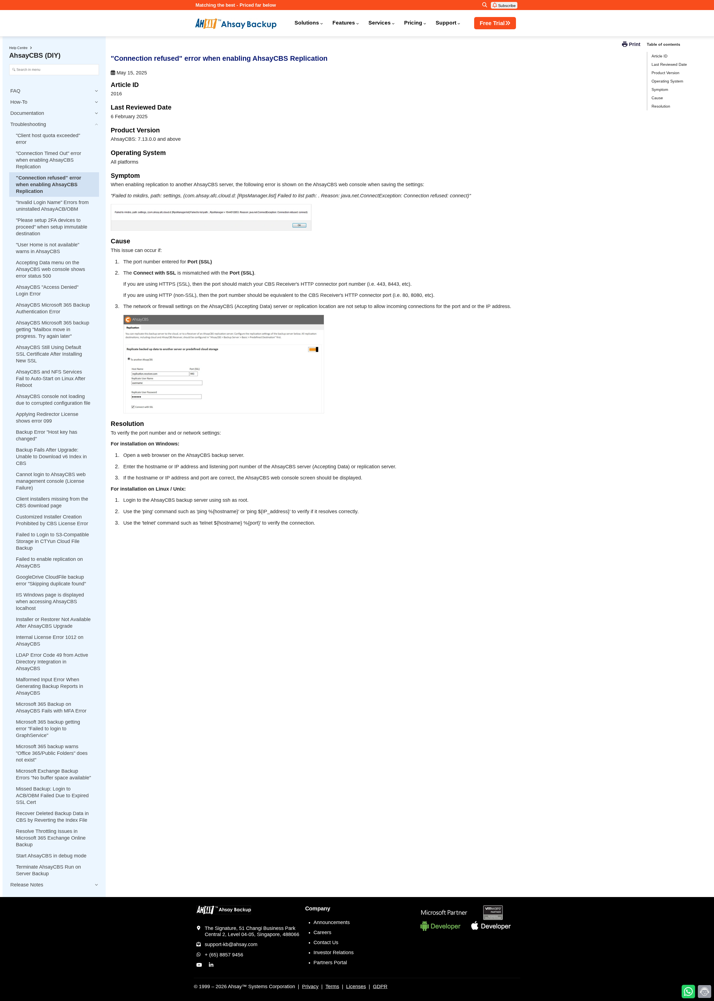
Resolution (661, 106)
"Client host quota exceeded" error (48, 139)
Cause (657, 98)
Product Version (665, 73)
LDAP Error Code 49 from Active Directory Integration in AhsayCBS (52, 661)
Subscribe (506, 5)
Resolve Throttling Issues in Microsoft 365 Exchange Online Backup (51, 837)
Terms (332, 986)
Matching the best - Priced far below (236, 5)
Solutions (307, 23)
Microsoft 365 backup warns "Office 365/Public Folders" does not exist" (52, 753)
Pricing (413, 23)
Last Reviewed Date (669, 64)
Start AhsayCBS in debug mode (51, 856)
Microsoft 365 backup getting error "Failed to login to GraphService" (48, 728)
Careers (322, 932)
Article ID (659, 56)
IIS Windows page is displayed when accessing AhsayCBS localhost (50, 601)
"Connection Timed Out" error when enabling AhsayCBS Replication (48, 160)
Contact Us (325, 942)
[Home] (239, 23)
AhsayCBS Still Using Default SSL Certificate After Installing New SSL (49, 354)
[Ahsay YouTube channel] (199, 965)
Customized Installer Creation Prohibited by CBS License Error (52, 520)
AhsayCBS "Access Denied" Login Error (47, 290)
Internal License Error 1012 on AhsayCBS (49, 640)
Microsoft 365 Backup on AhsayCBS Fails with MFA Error (51, 707)
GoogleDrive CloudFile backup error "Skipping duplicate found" (51, 580)
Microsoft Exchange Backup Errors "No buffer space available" (53, 774)
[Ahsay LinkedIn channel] (211, 965)
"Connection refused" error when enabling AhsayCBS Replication (48, 184)
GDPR (380, 986)
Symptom (660, 89)
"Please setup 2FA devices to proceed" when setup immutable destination (51, 226)
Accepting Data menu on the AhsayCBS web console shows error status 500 (50, 269)
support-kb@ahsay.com (231, 944)
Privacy (310, 986)
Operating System (667, 81)
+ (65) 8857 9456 (224, 955)
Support (446, 23)
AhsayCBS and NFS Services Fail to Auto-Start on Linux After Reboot (50, 378)
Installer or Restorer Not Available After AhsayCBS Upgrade (53, 623)
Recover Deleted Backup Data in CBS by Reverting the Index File (52, 817)
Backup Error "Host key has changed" (46, 435)
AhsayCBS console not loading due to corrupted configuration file (53, 400)
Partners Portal (330, 962)
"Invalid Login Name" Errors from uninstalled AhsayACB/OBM (52, 206)
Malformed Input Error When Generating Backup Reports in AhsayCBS (49, 686)
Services (379, 23)
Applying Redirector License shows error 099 (47, 417)
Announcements (331, 922)
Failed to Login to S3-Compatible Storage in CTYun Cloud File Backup (52, 541)
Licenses (356, 986)
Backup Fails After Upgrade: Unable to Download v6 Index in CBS (51, 456)
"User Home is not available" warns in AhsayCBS (47, 248)
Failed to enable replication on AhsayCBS (49, 562)
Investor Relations (333, 952)
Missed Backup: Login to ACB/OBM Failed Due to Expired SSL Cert (52, 795)
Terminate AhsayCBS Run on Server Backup (48, 870)
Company (317, 908)
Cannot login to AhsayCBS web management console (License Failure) (51, 481)
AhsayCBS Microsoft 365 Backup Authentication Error (53, 308)
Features (343, 23)
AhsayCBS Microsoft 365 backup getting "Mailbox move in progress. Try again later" (52, 329)
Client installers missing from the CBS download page (52, 502)
